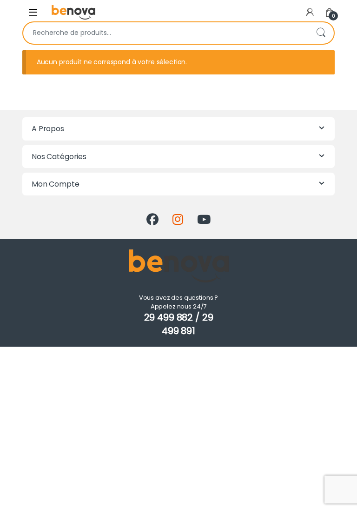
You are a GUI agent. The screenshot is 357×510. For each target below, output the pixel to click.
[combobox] (165, 33)
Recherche (321, 33)
